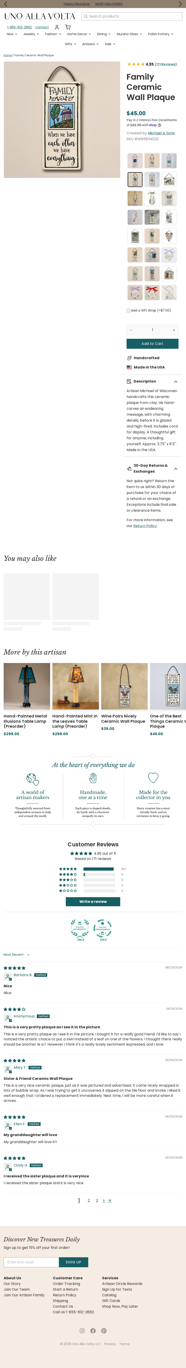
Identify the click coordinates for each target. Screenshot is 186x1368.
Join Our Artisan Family (24, 1295)
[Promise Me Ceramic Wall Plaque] (135, 236)
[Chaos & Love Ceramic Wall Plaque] (135, 255)
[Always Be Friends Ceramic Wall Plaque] (152, 179)
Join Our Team (17, 1289)
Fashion (51, 34)
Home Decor (77, 34)
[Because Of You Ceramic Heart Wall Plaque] (169, 255)
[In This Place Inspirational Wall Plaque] (169, 198)
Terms (124, 1344)
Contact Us (63, 1306)
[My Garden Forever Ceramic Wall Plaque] (135, 292)
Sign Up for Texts (117, 1289)
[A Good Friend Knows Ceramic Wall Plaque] (152, 236)
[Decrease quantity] (131, 330)
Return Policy (145, 525)
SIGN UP (73, 1262)
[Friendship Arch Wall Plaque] (169, 273)
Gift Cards (111, 1301)
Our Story (12, 1284)
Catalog (109, 1295)
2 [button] (89, 1200)
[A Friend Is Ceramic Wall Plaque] (152, 292)
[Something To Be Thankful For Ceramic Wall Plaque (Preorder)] (152, 217)
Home (8, 55)
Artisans (88, 44)
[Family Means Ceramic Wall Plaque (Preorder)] (169, 217)
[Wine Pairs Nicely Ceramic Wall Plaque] (135, 198)
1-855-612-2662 (19, 27)
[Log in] (55, 27)
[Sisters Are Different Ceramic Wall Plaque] (152, 273)
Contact (42, 27)
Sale (108, 44)
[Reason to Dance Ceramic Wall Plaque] (169, 179)
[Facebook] (93, 1330)
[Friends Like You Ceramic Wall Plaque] (169, 236)
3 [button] (97, 1200)
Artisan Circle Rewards (122, 1284)
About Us (12, 1278)
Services (110, 1278)
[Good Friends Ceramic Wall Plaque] (152, 255)
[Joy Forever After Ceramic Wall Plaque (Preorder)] (152, 198)
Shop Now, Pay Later (120, 1306)
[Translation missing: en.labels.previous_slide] (6, 4)
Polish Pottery (158, 34)
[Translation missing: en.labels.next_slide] (180, 4)
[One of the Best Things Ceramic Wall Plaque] (169, 160)
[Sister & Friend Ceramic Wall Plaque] (135, 217)
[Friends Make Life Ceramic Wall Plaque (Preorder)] (152, 160)
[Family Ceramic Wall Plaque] (135, 180)
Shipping (60, 1301)
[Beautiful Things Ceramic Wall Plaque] (169, 292)
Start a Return (65, 1289)
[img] (14, 968)
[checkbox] (128, 310)
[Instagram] (82, 1330)
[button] (153, 344)
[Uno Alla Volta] (40, 16)
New (10, 34)
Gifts (68, 44)
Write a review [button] (93, 901)
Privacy (110, 1344)
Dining (102, 34)
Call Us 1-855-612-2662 (73, 1312)
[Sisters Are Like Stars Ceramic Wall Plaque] (135, 160)
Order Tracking (66, 1284)
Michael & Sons (161, 133)
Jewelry (29, 34)
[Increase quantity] (174, 330)
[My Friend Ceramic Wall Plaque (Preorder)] (135, 273)
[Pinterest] (103, 1330)
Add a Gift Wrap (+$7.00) (151, 310)
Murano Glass (127, 34)
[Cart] (66, 27)
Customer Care (68, 1278)
